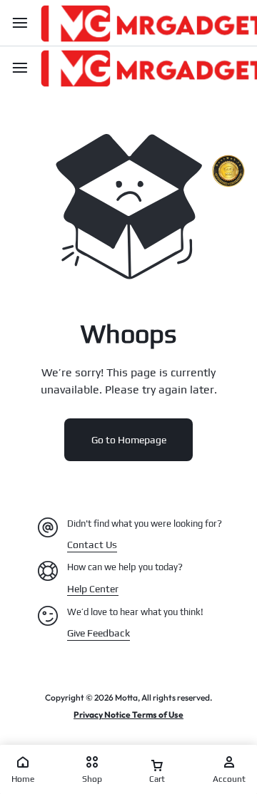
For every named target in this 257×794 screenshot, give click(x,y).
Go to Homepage (128, 439)
